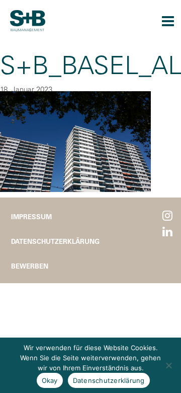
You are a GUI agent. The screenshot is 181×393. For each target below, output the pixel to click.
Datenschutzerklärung (55, 241)
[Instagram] (167, 216)
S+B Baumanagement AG (27, 20)
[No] (168, 365)
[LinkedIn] (167, 232)
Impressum (31, 216)
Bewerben (29, 265)
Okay (50, 380)
